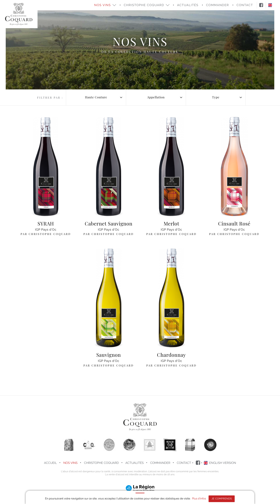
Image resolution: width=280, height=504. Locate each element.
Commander (160, 463)
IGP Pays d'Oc (46, 228)
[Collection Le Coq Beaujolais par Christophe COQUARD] (88, 444)
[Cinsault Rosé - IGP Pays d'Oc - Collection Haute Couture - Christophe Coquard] (234, 166)
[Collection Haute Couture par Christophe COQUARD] (190, 444)
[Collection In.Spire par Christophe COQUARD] (210, 444)
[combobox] (96, 97)
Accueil (50, 463)
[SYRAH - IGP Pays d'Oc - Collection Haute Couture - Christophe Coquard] (46, 166)
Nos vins (70, 463)
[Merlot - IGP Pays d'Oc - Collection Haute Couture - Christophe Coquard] (171, 166)
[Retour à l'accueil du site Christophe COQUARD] (19, 14)
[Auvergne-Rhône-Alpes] (140, 488)
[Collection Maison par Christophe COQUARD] (68, 444)
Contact (184, 463)
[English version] (270, 5)
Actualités (187, 5)
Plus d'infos (199, 498)
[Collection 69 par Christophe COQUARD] (109, 444)
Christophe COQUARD (101, 463)
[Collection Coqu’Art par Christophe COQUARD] (129, 444)
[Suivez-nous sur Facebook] (261, 5)
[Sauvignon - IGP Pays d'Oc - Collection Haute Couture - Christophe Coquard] (108, 297)
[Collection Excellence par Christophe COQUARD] (169, 444)
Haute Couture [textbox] (96, 97)
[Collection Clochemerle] (149, 444)
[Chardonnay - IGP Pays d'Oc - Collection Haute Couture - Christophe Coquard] (171, 297)
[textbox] (156, 97)
